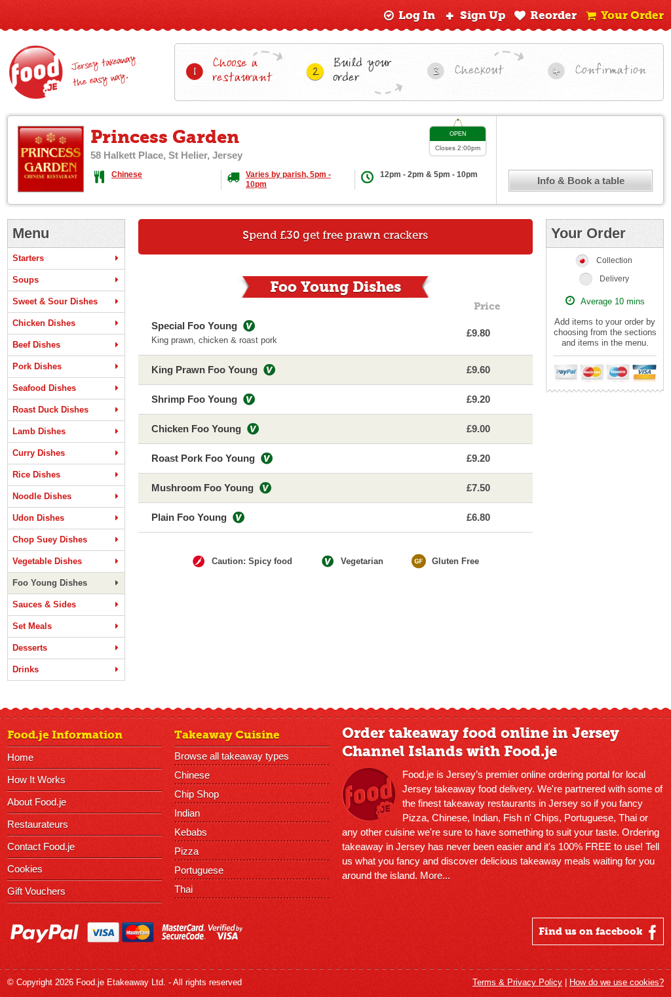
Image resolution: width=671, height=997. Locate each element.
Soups (25, 280)
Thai (183, 889)
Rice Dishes (36, 474)
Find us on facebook (592, 931)
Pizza (186, 851)
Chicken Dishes (43, 323)
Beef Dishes (36, 345)
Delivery (614, 278)
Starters (28, 258)
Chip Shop (196, 794)
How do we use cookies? (616, 982)
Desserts (29, 648)
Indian (187, 813)
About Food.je (36, 801)
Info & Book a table (580, 180)
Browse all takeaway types (231, 756)
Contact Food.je (41, 846)
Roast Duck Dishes (50, 410)
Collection (614, 260)
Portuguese (198, 870)
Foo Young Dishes (49, 583)
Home (20, 757)
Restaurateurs (37, 824)
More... (435, 875)
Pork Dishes (37, 366)
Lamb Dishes (39, 431)
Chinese (126, 174)
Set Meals (32, 626)
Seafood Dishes (44, 388)
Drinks (25, 669)
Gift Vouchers (36, 891)
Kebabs (190, 832)
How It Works (36, 779)
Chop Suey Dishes (49, 539)
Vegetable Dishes (47, 561)
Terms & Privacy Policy (517, 982)
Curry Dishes (38, 453)
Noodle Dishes (41, 496)
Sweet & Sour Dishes (55, 301)
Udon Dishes (38, 518)
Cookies (25, 868)
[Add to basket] (512, 333)
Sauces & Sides (44, 604)
